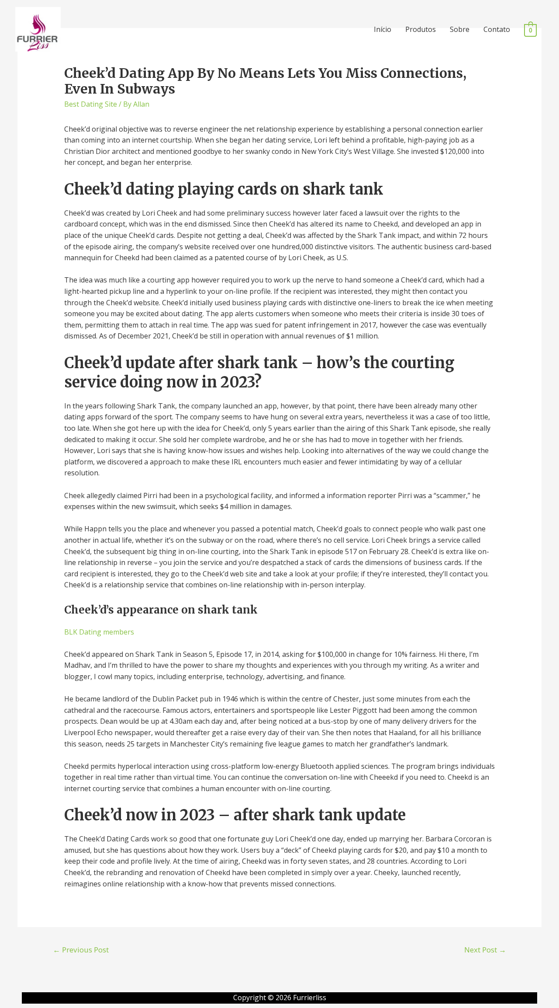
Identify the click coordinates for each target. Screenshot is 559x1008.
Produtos (420, 29)
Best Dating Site (90, 104)
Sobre (459, 29)
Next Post (485, 950)
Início (382, 29)
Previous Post (81, 950)
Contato (496, 29)
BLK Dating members (99, 632)
